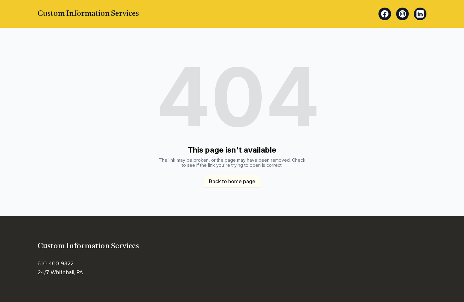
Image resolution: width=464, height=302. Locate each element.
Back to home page (232, 181)
